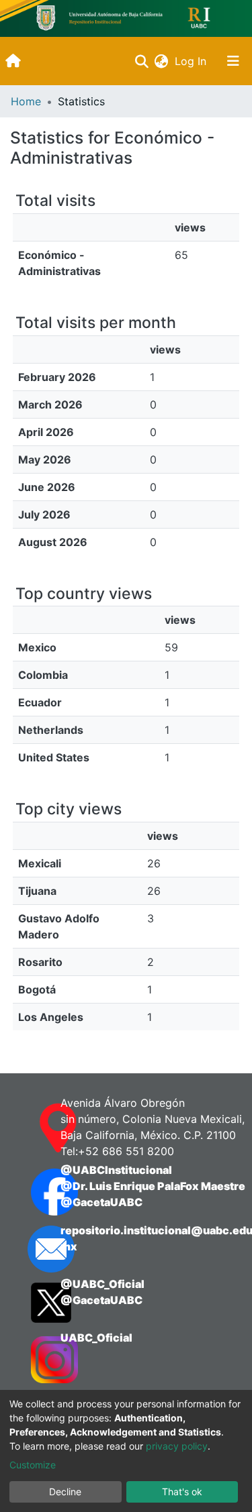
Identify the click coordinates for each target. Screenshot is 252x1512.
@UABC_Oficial (102, 1284)
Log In (192, 61)
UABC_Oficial (96, 1337)
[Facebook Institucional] (32, 1192)
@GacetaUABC (101, 1202)
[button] (161, 61)
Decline (65, 1491)
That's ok (182, 1491)
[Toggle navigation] (233, 61)
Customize (32, 1464)
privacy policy (177, 1446)
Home (26, 101)
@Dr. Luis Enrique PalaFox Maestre (152, 1186)
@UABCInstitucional (116, 1170)
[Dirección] (32, 1128)
